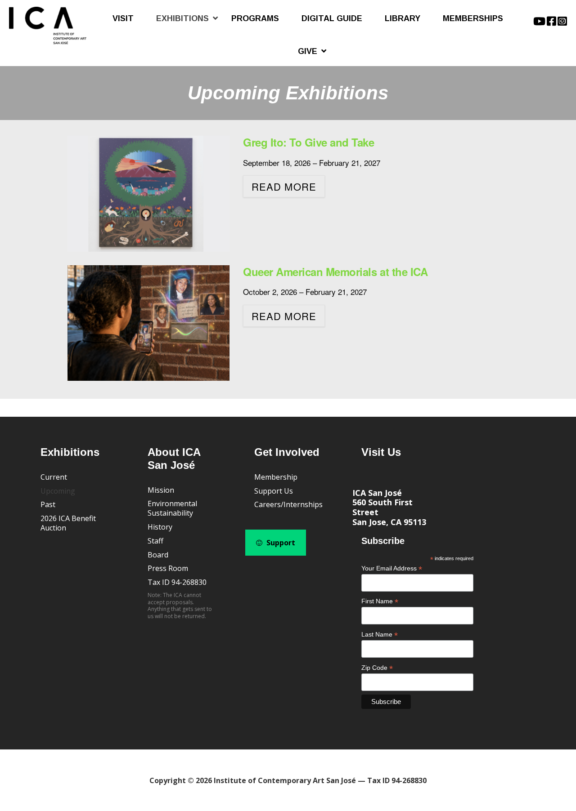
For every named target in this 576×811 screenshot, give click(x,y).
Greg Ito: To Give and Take (308, 142)
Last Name (379, 634)
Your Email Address (391, 568)
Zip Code (377, 668)
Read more (284, 186)
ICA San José (377, 492)
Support (280, 543)
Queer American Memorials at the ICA (335, 271)
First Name (379, 601)
